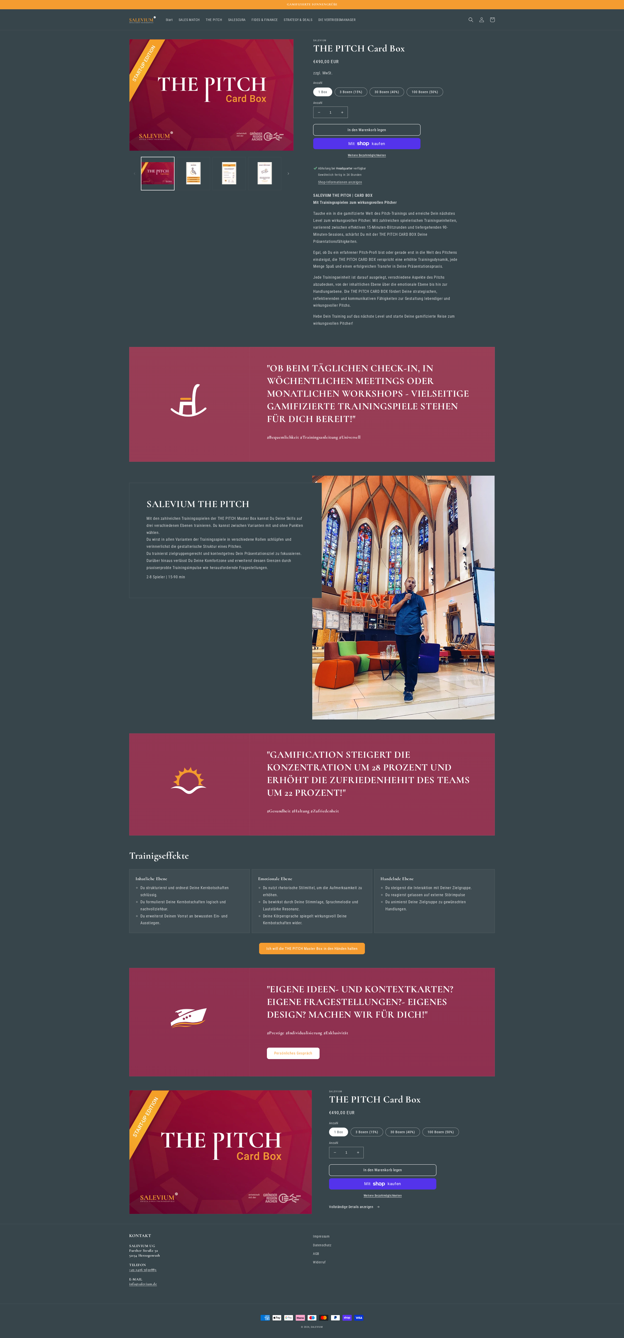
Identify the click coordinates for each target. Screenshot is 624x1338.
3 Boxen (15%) (351, 92)
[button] (471, 19)
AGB (316, 1254)
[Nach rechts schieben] (288, 173)
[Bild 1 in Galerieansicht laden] (157, 173)
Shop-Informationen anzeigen (340, 182)
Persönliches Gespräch (293, 1053)
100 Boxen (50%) (425, 92)
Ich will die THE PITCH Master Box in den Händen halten (312, 948)
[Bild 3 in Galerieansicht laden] (229, 173)
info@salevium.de (143, 1284)
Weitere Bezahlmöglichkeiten (367, 155)
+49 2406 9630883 (142, 1269)
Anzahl (317, 103)
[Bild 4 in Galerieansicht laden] (264, 173)
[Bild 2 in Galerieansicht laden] (193, 173)
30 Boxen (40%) (387, 92)
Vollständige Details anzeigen (351, 1207)
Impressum (321, 1236)
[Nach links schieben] (134, 173)
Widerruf (319, 1262)
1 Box (322, 92)
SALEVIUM (317, 1327)
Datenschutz (322, 1245)
